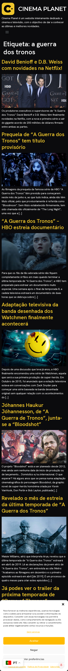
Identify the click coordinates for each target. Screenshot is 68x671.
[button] (63, 604)
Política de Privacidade (38, 666)
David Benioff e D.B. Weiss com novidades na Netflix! (32, 65)
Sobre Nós (55, 666)
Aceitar (34, 640)
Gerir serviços (33, 632)
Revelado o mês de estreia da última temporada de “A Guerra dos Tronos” (33, 504)
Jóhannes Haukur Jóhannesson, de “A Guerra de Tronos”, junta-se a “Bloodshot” (32, 415)
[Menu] (7, 32)
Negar (34, 650)
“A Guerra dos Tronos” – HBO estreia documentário (33, 224)
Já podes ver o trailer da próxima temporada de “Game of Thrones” (30, 594)
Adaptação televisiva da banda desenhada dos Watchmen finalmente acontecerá (30, 314)
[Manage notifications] (61, 665)
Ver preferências (34, 659)
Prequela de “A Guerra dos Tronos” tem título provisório (33, 141)
